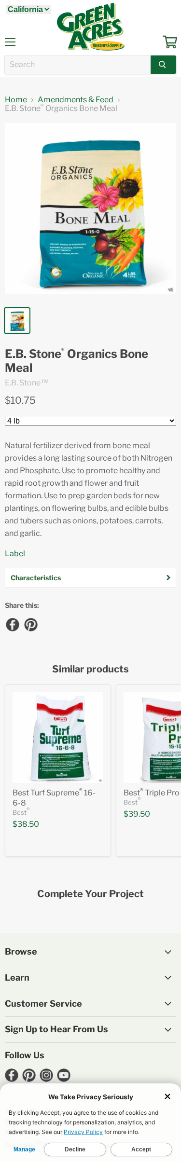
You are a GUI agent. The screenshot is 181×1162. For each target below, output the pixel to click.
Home (16, 100)
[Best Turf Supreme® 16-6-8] (58, 737)
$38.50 (26, 824)
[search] (78, 64)
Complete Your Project (90, 894)
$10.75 (20, 400)
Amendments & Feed (75, 100)
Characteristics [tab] (36, 578)
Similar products (90, 669)
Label (15, 553)
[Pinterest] (30, 624)
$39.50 (137, 814)
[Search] (163, 64)
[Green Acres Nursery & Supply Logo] (90, 26)
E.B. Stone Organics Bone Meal (76, 361)
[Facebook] (12, 624)
